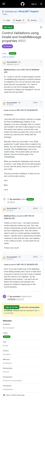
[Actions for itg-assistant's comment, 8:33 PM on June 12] (40, 257)
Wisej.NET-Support (29, 11)
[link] (13, 199)
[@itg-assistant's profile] (4, 63)
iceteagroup (11, 11)
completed (11, 299)
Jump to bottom (8, 57)
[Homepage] (22, 4)
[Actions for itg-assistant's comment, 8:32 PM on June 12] (40, 102)
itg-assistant (12, 62)
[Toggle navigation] (4, 4)
